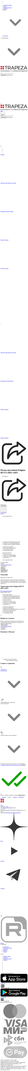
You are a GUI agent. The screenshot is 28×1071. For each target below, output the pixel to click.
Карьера (5, 951)
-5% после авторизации (6, 564)
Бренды (5, 6)
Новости (5, 950)
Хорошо (23, 765)
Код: (3, 506)
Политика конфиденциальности (13, 812)
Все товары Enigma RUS (6, 591)
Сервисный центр (7, 7)
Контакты (5, 35)
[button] (14, 491)
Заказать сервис (7, 956)
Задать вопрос (4, 624)
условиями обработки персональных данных (11, 765)
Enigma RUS (3, 512)
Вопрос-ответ (4, 571)
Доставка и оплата (7, 5)
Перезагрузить (22, 795)
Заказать (3, 567)
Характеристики (4, 570)
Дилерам (5, 957)
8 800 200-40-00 (7, 807)
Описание (3, 568)
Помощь (5, 8)
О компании (6, 946)
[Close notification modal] (1, 794)
